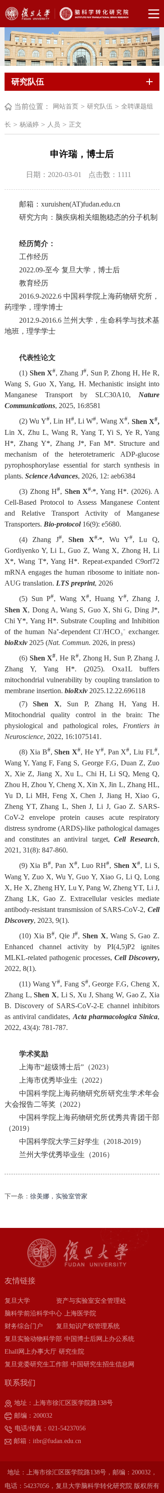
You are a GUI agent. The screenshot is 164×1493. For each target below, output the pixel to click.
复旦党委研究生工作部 (36, 1364)
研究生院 (71, 1351)
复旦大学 (17, 1300)
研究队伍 (100, 106)
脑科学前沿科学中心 (33, 1313)
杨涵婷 (29, 124)
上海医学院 (80, 1313)
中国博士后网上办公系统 (99, 1338)
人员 (53, 124)
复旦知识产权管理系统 (88, 1326)
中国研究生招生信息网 (102, 1364)
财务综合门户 (24, 1326)
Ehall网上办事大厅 (30, 1351)
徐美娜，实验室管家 (58, 1196)
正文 (75, 124)
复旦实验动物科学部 (33, 1338)
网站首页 (65, 106)
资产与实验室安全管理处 (91, 1300)
